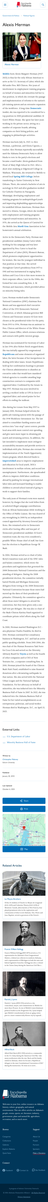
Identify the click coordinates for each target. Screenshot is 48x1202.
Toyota (23, 654)
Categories (6, 1136)
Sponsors (36, 1149)
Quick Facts (7, 1153)
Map (26, 848)
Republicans (9, 354)
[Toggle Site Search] (42, 4)
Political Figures (29, 15)
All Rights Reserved (38, 1193)
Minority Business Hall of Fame (21, 742)
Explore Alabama (9, 1149)
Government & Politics (11, 15)
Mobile (6, 73)
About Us (36, 1136)
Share (26, 800)
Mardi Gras (23, 226)
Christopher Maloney (10, 759)
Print (26, 808)
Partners (36, 1144)
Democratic (35, 108)
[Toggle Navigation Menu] (5, 4)
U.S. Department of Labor (18, 736)
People (35, 1140)
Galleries (6, 1144)
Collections (7, 1140)
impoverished (9, 460)
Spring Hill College (23, 176)
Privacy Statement (24, 1197)
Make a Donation (39, 1153)
